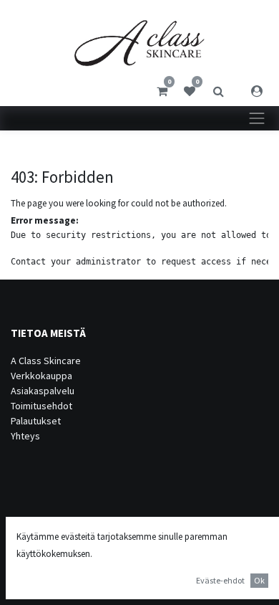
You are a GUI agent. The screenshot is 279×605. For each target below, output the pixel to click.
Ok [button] (259, 580)
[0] (162, 91)
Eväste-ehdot (220, 580)
